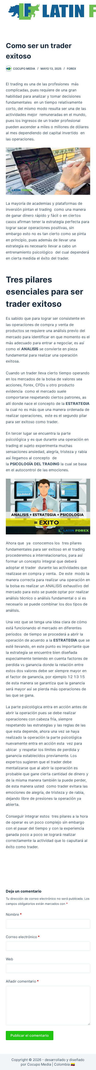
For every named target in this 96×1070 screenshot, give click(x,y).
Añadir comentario (22, 981)
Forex (71, 68)
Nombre (14, 914)
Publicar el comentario (29, 1035)
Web (9, 959)
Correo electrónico (23, 937)
